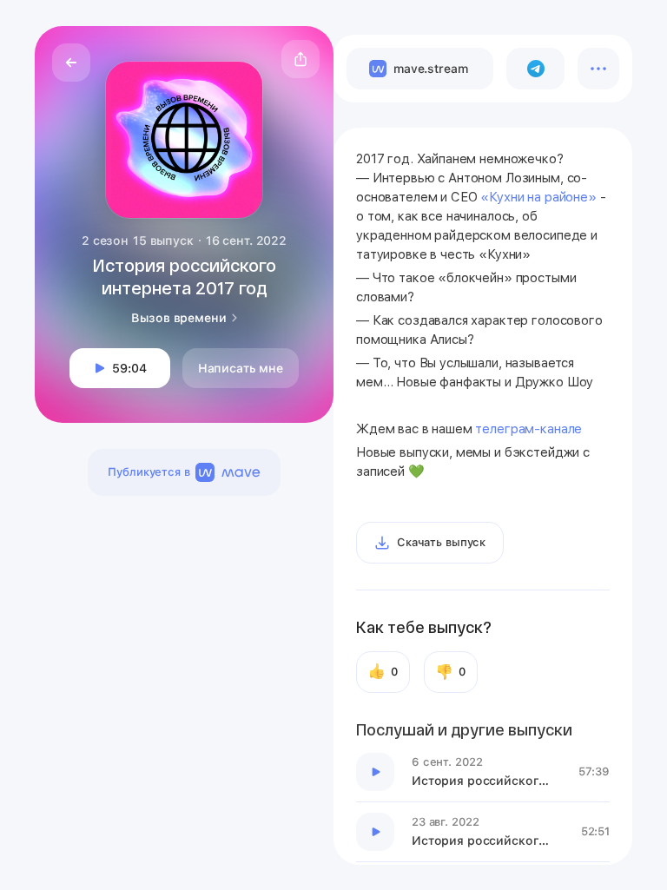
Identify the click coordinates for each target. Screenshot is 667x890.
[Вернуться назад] (71, 62)
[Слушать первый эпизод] (375, 772)
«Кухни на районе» (538, 197)
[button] (300, 59)
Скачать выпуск (441, 542)
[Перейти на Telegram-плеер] (535, 68)
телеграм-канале (530, 429)
